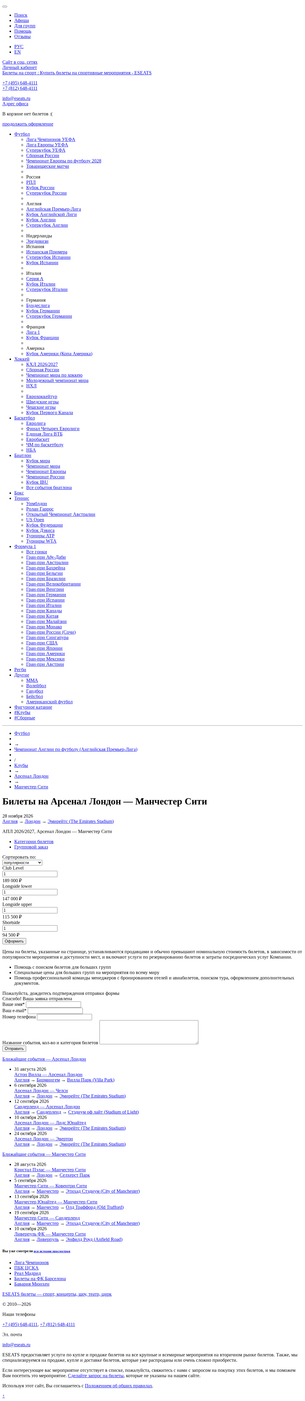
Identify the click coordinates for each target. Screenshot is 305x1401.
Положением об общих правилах (118, 1385)
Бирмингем (48, 1079)
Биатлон (22, 455)
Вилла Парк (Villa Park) (90, 1079)
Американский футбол (49, 701)
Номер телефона (19, 1016)
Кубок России (40, 187)
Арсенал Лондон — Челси (41, 1090)
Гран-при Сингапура (47, 637)
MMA (32, 680)
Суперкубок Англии (47, 225)
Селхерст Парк (75, 1175)
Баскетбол (24, 417)
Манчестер (48, 1191)
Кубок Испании (42, 262)
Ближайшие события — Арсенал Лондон (44, 1059)
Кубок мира (38, 460)
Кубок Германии (43, 310)
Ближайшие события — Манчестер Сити (44, 1154)
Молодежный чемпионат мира (57, 380)
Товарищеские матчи (47, 166)
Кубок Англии (41, 219)
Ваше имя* (13, 1004)
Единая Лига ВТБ (44, 433)
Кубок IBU (37, 482)
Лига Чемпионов (31, 1262)
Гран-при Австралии (47, 562)
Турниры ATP (40, 535)
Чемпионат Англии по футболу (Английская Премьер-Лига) (75, 749)
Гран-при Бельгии (44, 573)
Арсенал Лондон (31, 776)
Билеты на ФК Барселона (40, 1278)
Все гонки (36, 551)
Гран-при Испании (45, 599)
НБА (31, 450)
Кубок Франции (42, 337)
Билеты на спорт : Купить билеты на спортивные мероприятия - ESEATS (77, 72)
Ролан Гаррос (40, 508)
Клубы (21, 765)
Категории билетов (34, 841)
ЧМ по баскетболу (44, 444)
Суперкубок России (46, 192)
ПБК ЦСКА (26, 1267)
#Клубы (22, 712)
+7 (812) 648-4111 (20, 88)
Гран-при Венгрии (45, 589)
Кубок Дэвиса (40, 530)
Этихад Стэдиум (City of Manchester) (103, 1191)
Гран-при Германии (46, 594)
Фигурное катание (33, 707)
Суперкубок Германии (49, 316)
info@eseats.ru (16, 98)
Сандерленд (49, 1111)
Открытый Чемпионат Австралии (60, 514)
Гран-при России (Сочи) (51, 632)
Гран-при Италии (44, 605)
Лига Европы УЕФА (47, 144)
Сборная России (42, 155)
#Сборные (24, 717)
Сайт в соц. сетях (20, 62)
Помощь (22, 31)
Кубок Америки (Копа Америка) (59, 353)
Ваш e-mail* (14, 1010)
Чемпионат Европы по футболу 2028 (63, 160)
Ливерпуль (48, 1239)
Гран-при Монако (44, 626)
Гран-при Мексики (45, 658)
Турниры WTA (41, 541)
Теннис (21, 498)
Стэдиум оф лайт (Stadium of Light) (103, 1111)
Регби (20, 669)
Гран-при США (42, 642)
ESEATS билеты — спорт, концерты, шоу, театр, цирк (57, 1294)
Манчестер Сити (31, 786)
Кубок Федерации (44, 524)
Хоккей (21, 358)
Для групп (24, 25)
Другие (21, 674)
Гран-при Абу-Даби (46, 557)
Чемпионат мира (43, 466)
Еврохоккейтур (41, 396)
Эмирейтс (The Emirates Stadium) (81, 821)
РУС (19, 46)
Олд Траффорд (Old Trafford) (95, 1207)
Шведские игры (42, 401)
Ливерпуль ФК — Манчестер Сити (50, 1233)
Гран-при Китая (42, 616)
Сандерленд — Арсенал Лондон (47, 1106)
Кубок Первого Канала (49, 412)
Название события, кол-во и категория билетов (50, 1042)
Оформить (14, 941)
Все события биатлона (49, 487)
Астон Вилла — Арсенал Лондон (48, 1074)
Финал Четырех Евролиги (53, 428)
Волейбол (36, 685)
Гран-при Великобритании (53, 583)
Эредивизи (37, 241)
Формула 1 (25, 546)
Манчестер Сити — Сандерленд (47, 1217)
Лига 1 (33, 332)
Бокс (19, 492)
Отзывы (22, 36)
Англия (10, 821)
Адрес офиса (15, 103)
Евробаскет (37, 439)
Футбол (22, 134)
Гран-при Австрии (45, 664)
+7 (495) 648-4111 (20, 82)
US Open (35, 519)
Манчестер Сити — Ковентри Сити (50, 1185)
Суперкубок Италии (47, 289)
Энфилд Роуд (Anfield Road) (94, 1239)
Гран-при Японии (44, 648)
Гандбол (34, 691)
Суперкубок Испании (48, 257)
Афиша (21, 20)
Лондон (33, 821)
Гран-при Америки (45, 653)
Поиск (20, 15)
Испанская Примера (46, 251)
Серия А (34, 278)
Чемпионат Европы (46, 471)
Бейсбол (34, 696)
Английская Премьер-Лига (53, 209)
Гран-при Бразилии (46, 578)
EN (17, 51)
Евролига (36, 423)
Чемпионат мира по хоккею (54, 375)
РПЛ (31, 182)
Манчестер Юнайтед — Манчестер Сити (55, 1201)
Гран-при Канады (44, 610)
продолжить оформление (27, 123)
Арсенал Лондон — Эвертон (43, 1138)
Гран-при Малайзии (46, 621)
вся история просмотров (52, 1251)
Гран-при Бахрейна (45, 567)
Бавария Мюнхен (31, 1283)
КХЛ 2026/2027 (42, 364)
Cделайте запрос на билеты (96, 1375)
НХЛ (31, 385)
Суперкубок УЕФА (46, 150)
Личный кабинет (19, 67)
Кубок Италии (40, 284)
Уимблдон (36, 503)
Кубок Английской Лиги (51, 214)
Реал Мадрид (27, 1273)
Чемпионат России (45, 476)
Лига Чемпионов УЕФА (50, 139)
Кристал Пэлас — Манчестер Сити (50, 1169)
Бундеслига (38, 305)
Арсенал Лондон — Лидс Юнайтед (50, 1122)
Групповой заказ (31, 846)
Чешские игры (41, 407)
